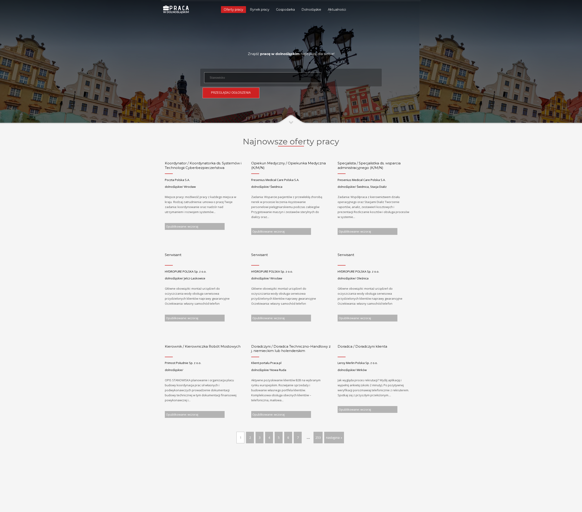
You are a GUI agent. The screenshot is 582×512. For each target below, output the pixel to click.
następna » (334, 437)
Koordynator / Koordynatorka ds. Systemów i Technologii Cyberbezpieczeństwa (203, 165)
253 (318, 437)
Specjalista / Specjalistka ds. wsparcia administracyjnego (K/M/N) (369, 165)
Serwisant (173, 255)
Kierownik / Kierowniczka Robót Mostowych (203, 346)
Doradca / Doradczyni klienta (362, 346)
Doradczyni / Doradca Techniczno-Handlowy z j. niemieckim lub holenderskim (291, 348)
